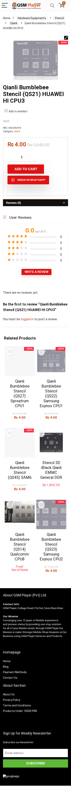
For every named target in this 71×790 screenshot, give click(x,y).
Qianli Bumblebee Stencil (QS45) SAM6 (20, 470)
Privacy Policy (11, 699)
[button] (66, 38)
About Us (9, 694)
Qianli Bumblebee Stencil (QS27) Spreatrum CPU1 (20, 393)
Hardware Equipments (32, 18)
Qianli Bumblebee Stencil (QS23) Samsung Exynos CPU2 (51, 546)
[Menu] (4, 5)
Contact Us (10, 677)
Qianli (13, 23)
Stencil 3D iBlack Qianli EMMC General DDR (51, 470)
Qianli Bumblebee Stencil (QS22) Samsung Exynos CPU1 (51, 393)
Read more (20, 575)
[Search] (52, 5)
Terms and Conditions (17, 705)
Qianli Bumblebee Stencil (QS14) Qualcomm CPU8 (20, 546)
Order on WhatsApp (31, 179)
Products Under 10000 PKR (20, 710)
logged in (27, 319)
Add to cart (25, 169)
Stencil (59, 18)
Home (6, 18)
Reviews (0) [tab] (13, 202)
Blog (5, 666)
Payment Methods (15, 672)
